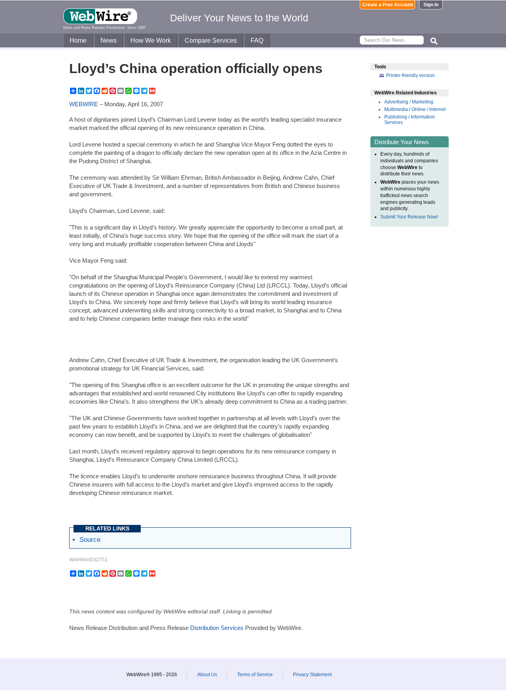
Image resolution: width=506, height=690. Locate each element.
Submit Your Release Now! (409, 217)
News (108, 40)
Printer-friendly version (410, 75)
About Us (207, 674)
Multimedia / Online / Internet (415, 109)
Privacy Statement (312, 674)
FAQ (257, 40)
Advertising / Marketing (408, 102)
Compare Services (211, 40)
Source (89, 539)
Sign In (430, 5)
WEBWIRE (83, 104)
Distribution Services (217, 627)
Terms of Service (255, 674)
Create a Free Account (387, 5)
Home (78, 40)
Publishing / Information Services (409, 119)
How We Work (150, 40)
